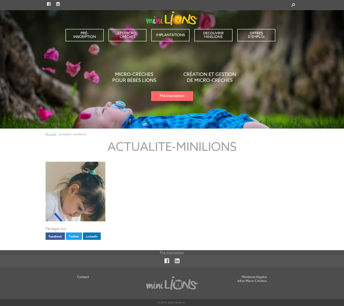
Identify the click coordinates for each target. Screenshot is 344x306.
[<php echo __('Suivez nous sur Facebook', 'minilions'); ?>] (49, 4)
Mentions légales (254, 277)
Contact (83, 277)
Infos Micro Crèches (252, 281)
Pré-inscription (172, 96)
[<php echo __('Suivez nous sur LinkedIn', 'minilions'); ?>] (58, 4)
